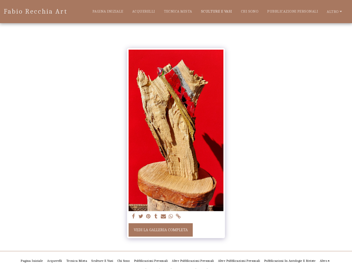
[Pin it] (148, 217)
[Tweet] (141, 217)
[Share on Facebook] (133, 217)
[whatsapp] (170, 217)
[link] (178, 217)
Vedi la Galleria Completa (161, 229)
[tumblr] (155, 217)
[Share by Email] (163, 217)
